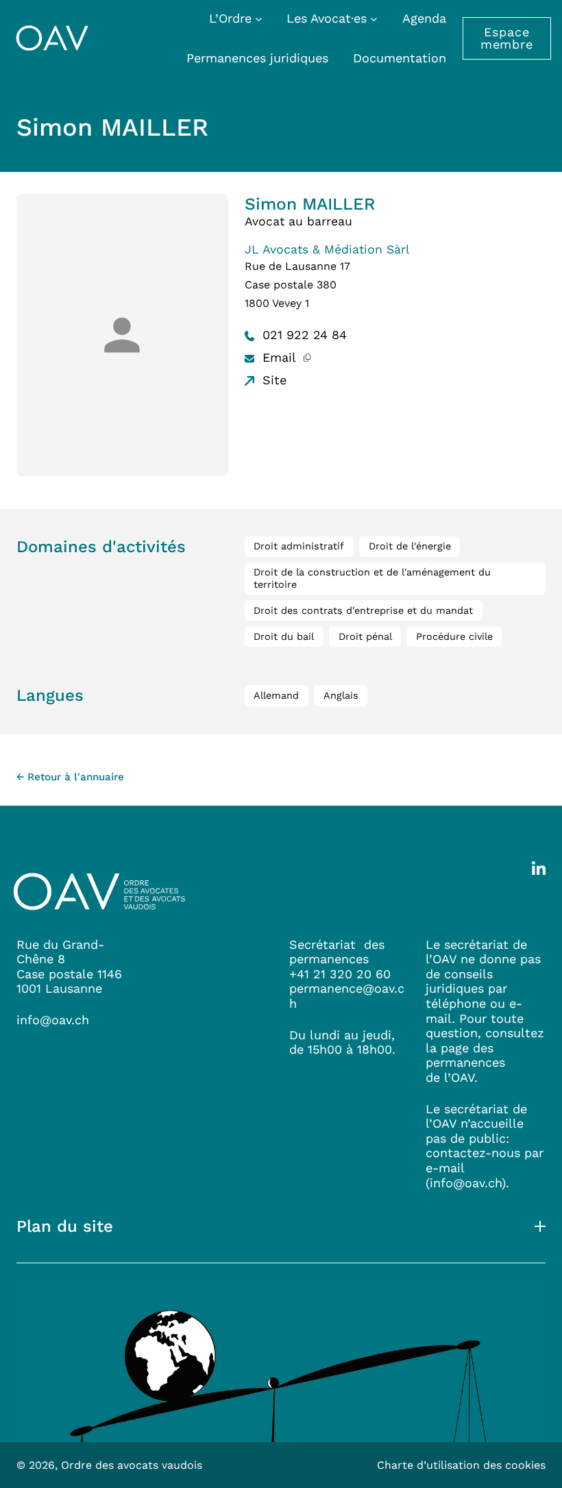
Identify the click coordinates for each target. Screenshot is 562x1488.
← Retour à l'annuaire (70, 777)
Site (272, 380)
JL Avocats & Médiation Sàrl (327, 249)
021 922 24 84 (302, 334)
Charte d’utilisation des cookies (461, 1465)
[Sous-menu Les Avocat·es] (374, 18)
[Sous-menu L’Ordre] (258, 18)
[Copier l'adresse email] (307, 357)
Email (277, 357)
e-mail (445, 1168)
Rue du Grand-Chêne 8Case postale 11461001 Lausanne (69, 966)
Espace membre (506, 38)
